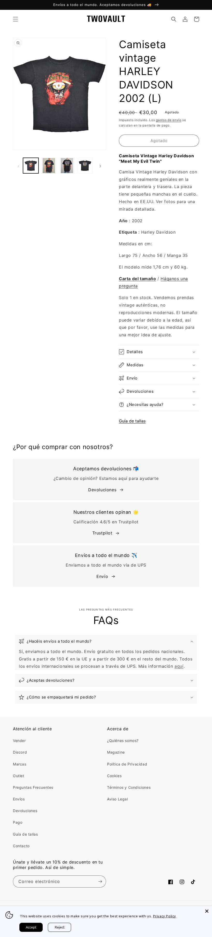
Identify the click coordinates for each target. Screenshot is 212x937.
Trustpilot (102, 533)
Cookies (114, 776)
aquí (179, 666)
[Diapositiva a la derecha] (100, 165)
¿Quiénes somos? (123, 740)
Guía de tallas (132, 420)
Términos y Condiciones (128, 787)
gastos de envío (168, 120)
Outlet (18, 776)
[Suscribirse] (100, 881)
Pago (17, 822)
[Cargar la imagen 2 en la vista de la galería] (49, 165)
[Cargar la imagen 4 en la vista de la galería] (85, 165)
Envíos (19, 799)
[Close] (206, 911)
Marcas (19, 764)
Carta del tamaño (137, 278)
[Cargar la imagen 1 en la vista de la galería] (31, 165)
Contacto (21, 846)
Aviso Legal (117, 799)
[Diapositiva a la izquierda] (18, 165)
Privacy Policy (164, 916)
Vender (19, 740)
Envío (102, 576)
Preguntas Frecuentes (33, 787)
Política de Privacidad (127, 764)
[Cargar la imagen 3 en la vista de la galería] (67, 165)
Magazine (116, 752)
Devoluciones (102, 489)
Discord (20, 752)
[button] (15, 19)
